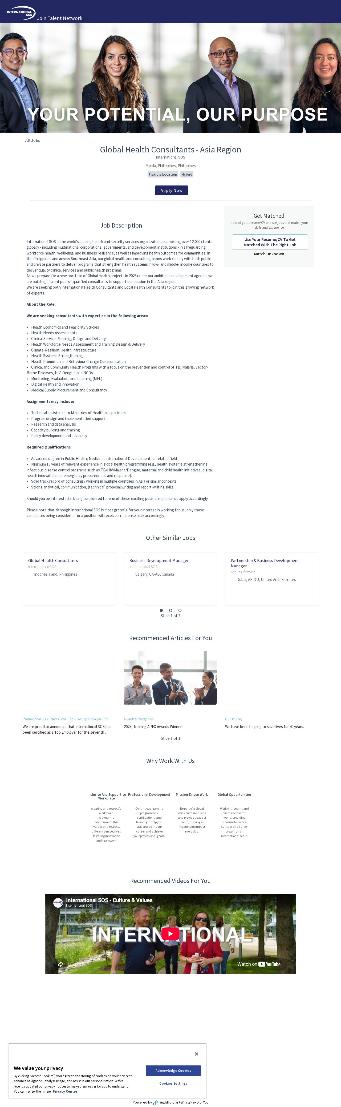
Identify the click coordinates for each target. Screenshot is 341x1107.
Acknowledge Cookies (173, 1070)
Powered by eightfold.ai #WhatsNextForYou (171, 1102)
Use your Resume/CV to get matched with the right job (270, 242)
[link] (171, 190)
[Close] (196, 1054)
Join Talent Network (59, 18)
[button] (161, 610)
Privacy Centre (65, 1091)
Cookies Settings (173, 1083)
